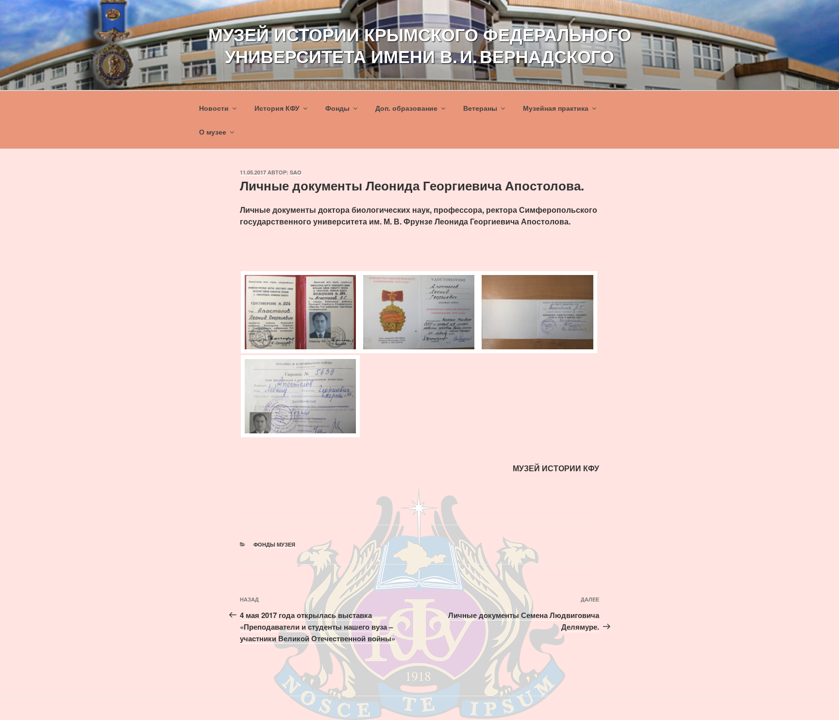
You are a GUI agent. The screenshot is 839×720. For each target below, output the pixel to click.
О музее (212, 132)
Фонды (337, 108)
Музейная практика (555, 108)
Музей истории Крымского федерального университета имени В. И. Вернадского (419, 45)
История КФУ (277, 108)
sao (296, 172)
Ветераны (480, 108)
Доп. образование (406, 108)
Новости (214, 108)
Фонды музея (274, 544)
